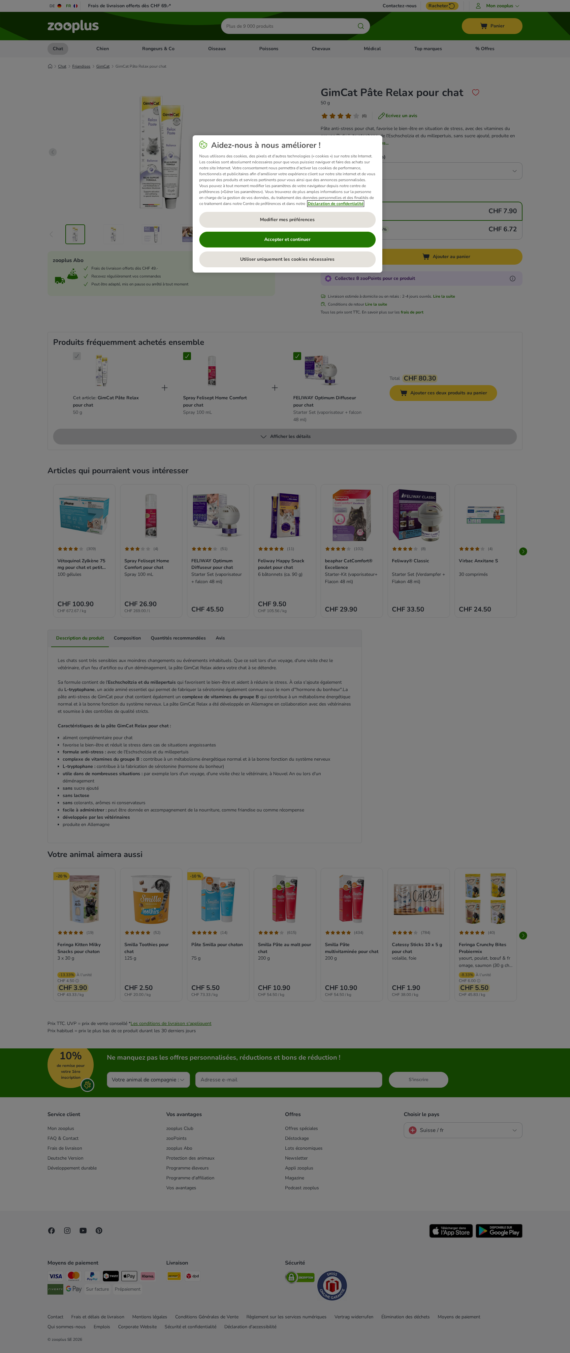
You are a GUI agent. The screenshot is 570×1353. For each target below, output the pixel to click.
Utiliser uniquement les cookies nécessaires (287, 259)
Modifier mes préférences (287, 219)
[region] (287, 204)
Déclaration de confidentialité (336, 203)
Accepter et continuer (287, 239)
